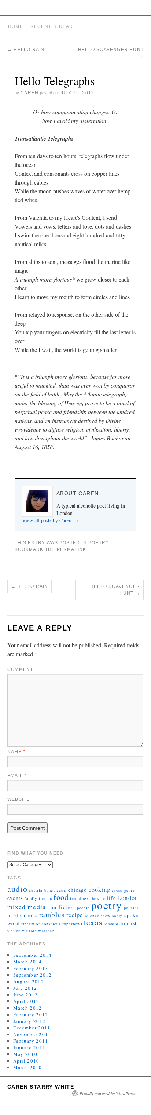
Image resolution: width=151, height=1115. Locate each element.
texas (93, 922)
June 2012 (25, 994)
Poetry (98, 542)
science (92, 915)
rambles (52, 914)
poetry (106, 905)
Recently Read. (52, 26)
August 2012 (28, 981)
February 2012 (30, 1014)
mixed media (26, 906)
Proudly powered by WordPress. (108, 1093)
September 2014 (32, 955)
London (127, 898)
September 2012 (32, 974)
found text (80, 898)
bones (49, 890)
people (83, 907)
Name (16, 751)
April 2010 (26, 1060)
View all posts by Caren (50, 520)
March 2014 (27, 961)
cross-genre (123, 890)
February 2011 (30, 1041)
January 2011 (29, 1047)
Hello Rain (25, 49)
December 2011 (32, 1027)
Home (15, 26)
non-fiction (61, 907)
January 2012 (29, 1021)
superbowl (72, 923)
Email (16, 775)
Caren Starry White (40, 1087)
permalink (71, 549)
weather (46, 930)
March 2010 (27, 1067)
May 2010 (25, 1054)
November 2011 (32, 1034)
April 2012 (26, 1001)
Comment (20, 669)
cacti (62, 890)
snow (106, 915)
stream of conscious (41, 923)
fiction (45, 898)
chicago (77, 889)
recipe (74, 915)
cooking (99, 890)
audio (17, 888)
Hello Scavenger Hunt (115, 590)
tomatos (111, 923)
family (30, 898)
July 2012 (25, 988)
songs (117, 915)
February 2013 (30, 968)
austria (36, 890)
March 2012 (27, 1008)
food (61, 897)
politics (131, 907)
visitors (29, 930)
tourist (129, 923)
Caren (29, 92)
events (15, 897)
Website (18, 799)
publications (22, 915)
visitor (13, 930)
